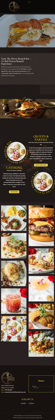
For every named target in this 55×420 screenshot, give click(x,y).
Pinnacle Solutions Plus (36, 418)
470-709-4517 (8, 390)
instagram (31, 403)
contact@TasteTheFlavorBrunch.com (15, 392)
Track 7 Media (25, 418)
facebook (23, 403)
